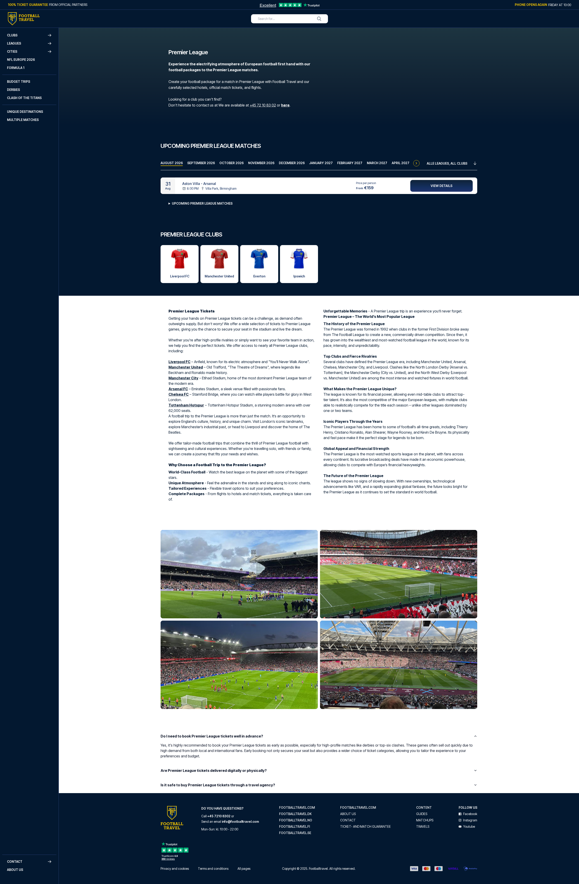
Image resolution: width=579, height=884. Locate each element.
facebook (470, 814)
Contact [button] (14, 861)
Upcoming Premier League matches (202, 203)
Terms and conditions (213, 868)
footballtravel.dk (295, 814)
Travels (422, 826)
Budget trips (18, 81)
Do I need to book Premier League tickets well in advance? (212, 736)
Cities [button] (12, 51)
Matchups (424, 820)
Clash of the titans (24, 98)
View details (441, 186)
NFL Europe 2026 (21, 59)
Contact (348, 820)
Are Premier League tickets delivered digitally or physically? (214, 770)
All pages (243, 868)
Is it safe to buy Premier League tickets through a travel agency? (218, 785)
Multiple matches (23, 120)
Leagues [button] (14, 43)
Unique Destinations (25, 111)
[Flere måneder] (416, 163)
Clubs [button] (12, 35)
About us (15, 870)
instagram (470, 820)
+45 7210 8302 (218, 816)
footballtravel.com (297, 807)
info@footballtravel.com (240, 821)
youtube (469, 826)
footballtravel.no (295, 820)
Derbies (13, 90)
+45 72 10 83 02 (263, 105)
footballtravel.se (295, 833)
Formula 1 (15, 68)
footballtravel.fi (294, 826)
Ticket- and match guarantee (365, 826)
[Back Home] (24, 19)
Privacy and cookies (175, 868)
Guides (421, 814)
